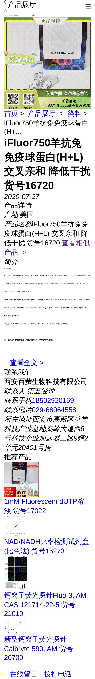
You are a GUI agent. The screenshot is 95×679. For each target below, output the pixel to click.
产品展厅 (42, 113)
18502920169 (53, 400)
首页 (11, 113)
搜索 (33, 15)
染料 (75, 113)
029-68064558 (54, 410)
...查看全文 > (24, 363)
